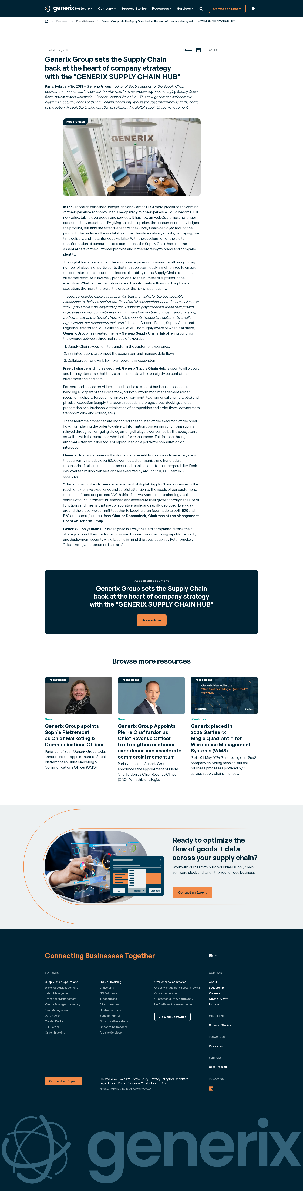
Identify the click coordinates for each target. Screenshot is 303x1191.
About (213, 982)
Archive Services (111, 1032)
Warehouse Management (61, 987)
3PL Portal (52, 1027)
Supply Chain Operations (61, 982)
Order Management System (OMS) (177, 987)
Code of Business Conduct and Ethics (142, 1083)
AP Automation (110, 1004)
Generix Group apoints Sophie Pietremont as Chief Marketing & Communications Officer (74, 735)
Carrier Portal (54, 1021)
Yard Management (57, 1010)
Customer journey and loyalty (173, 999)
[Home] (46, 21)
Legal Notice (107, 1083)
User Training (218, 1066)
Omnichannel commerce (170, 982)
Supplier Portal (110, 1015)
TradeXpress (108, 999)
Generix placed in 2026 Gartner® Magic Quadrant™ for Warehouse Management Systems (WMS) (221, 738)
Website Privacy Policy (134, 1079)
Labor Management (58, 993)
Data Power (52, 1015)
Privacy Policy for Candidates (169, 1079)
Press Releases (85, 21)
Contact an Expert (227, 9)
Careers (214, 993)
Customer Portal (111, 1010)
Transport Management (61, 999)
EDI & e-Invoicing (110, 982)
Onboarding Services (114, 1027)
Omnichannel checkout (169, 993)
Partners (215, 1004)
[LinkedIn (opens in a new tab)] (198, 50)
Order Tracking (55, 1032)
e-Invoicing (107, 987)
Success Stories (134, 8)
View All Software (172, 1017)
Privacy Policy (108, 1079)
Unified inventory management (174, 1004)
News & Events (218, 999)
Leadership (216, 987)
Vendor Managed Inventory (62, 1004)
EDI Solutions (108, 993)
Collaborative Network (115, 1021)
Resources (62, 21)
